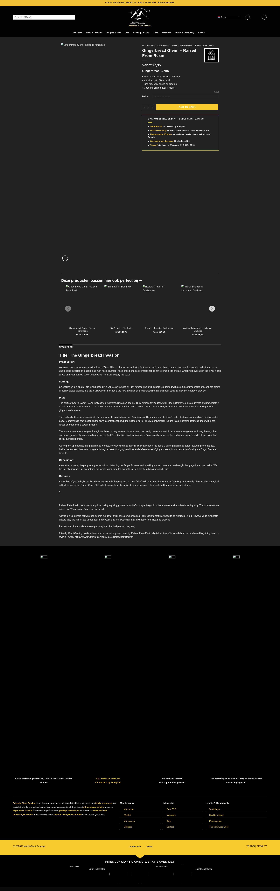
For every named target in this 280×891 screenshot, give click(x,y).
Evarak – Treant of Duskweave (159, 328)
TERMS (250, 846)
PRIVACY (262, 846)
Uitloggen (128, 827)
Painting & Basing (141, 33)
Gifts (156, 33)
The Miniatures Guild (219, 827)
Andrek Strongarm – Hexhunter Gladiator (197, 329)
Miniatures (77, 33)
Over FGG (171, 809)
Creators (163, 46)
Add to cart (187, 107)
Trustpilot (181, 126)
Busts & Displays (94, 33)
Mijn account (129, 821)
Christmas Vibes (204, 46)
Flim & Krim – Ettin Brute (121, 328)
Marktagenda (215, 821)
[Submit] (77, 17)
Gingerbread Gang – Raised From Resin (82, 329)
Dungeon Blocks (113, 33)
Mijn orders (129, 809)
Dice (127, 33)
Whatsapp (174, 145)
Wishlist (127, 815)
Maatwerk (166, 33)
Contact (201, 33)
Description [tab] (65, 347)
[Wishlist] (247, 17)
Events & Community (184, 33)
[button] (255, 17)
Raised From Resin (182, 46)
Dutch (223, 17)
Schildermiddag (216, 815)
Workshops (214, 809)
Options (145, 96)
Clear (216, 92)
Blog (169, 821)
